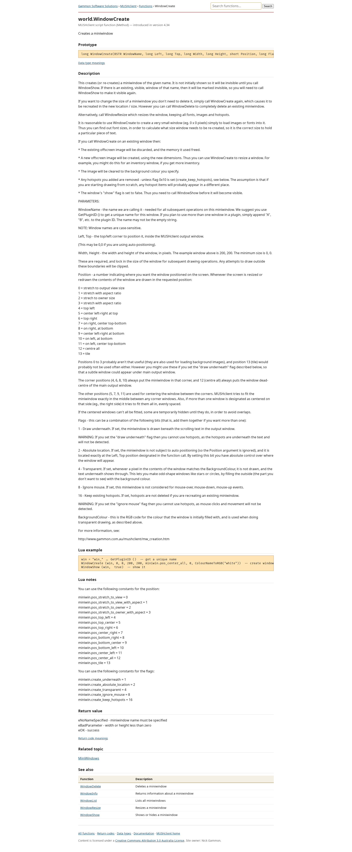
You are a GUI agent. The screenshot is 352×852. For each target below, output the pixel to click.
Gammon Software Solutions (98, 6)
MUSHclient (128, 6)
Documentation (144, 833)
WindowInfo (89, 793)
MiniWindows (88, 758)
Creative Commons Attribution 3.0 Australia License (149, 840)
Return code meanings (93, 738)
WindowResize (90, 808)
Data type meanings (91, 63)
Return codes (105, 833)
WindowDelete (90, 786)
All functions (86, 833)
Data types (124, 833)
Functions (145, 6)
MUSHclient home (168, 833)
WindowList (88, 800)
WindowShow (90, 815)
